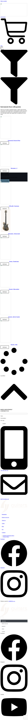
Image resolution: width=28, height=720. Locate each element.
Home (2, 46)
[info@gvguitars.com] (14, 497)
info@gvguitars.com (5, 499)
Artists (3, 523)
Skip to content (4, 1)
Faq (2, 529)
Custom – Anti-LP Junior (14, 316)
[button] (3, 375)
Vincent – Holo (14, 344)
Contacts (3, 532)
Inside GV (3, 626)
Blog (3, 526)
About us (4, 520)
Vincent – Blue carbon (14, 289)
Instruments (4, 514)
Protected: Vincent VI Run (14, 140)
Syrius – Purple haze (14, 261)
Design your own (5, 517)
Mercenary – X (14, 168)
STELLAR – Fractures (14, 206)
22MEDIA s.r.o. (12, 601)
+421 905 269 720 (4, 470)
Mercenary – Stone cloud (14, 233)
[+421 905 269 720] (14, 469)
